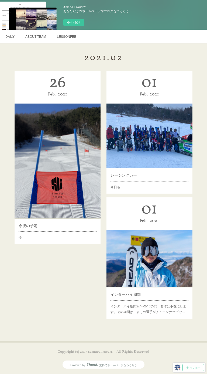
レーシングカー (124, 175)
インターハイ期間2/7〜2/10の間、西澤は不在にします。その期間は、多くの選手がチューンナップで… (148, 309)
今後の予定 (28, 225)
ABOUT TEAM (35, 36)
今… (22, 237)
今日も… (117, 186)
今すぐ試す (74, 22)
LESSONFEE (66, 36)
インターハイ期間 (126, 294)
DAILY (10, 36)
